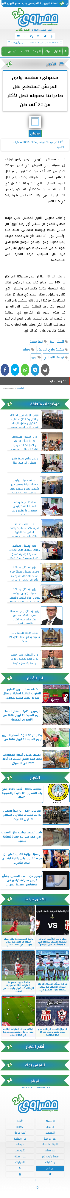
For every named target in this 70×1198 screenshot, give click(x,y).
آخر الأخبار (35, 678)
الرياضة (47, 51)
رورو (34, 357)
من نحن (50, 1168)
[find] (32, 36)
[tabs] (18, 36)
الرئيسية (50, 1120)
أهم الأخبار (35, 1046)
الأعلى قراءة (35, 899)
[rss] (38, 36)
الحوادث (37, 51)
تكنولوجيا (20, 1150)
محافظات (50, 1150)
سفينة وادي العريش (51, 349)
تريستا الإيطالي (54, 357)
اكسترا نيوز (57, 341)
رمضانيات (50, 1162)
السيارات (20, 1162)
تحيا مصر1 (37, 341)
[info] (25, 36)
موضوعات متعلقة (45, 403)
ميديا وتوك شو (50, 1156)
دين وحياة (20, 1156)
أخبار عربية (12, 51)
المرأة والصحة (50, 1144)
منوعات (20, 1144)
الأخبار (58, 51)
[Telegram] (35, 370)
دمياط (27, 349)
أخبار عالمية (50, 1138)
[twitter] (45, 36)
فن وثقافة (20, 1138)
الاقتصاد (25, 51)
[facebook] (52, 36)
